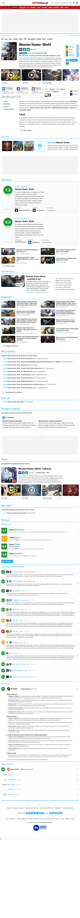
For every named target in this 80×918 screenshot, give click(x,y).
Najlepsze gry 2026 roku (31, 808)
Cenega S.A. (55, 91)
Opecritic (40, 769)
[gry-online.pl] (40, 2)
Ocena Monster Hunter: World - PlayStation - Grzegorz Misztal (40, 677)
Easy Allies (40, 795)
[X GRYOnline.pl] (32, 813)
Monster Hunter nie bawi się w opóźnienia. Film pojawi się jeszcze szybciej (20, 330)
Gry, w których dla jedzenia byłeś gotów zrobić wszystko (60, 251)
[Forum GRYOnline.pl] (43, 813)
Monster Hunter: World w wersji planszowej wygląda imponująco (60, 321)
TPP (23, 55)
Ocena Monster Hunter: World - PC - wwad (40, 656)
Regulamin (12, 819)
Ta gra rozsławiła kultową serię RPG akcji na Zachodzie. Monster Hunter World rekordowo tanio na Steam (20, 321)
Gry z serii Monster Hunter (40, 146)
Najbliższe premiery (68, 808)
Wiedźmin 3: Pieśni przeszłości (15, 808)
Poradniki (56, 7)
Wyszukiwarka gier (74, 35)
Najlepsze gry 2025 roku (46, 808)
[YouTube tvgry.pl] (50, 813)
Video (61, 7)
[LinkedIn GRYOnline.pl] (40, 813)
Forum (66, 7)
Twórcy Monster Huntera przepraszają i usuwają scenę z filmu (60, 330)
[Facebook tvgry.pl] (61, 813)
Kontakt (67, 819)
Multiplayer (45, 55)
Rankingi (32, 7)
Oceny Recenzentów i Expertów (40, 531)
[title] (40, 689)
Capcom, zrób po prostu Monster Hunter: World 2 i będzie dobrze (20, 313)
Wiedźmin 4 (58, 808)
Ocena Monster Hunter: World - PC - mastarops (40, 623)
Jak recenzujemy (8, 209)
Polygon (40, 775)
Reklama (52, 819)
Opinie (50, 7)
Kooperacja (33, 55)
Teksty (16, 39)
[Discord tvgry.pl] (58, 813)
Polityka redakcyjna (22, 819)
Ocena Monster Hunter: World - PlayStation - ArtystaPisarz (40, 612)
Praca (62, 819)
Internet (58, 55)
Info (2, 39)
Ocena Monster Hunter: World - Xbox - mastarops (40, 634)
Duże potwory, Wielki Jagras (62, 287)
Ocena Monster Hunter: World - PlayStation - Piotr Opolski (40, 602)
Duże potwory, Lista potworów (63, 285)
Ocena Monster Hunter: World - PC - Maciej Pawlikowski (40, 574)
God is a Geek (40, 785)
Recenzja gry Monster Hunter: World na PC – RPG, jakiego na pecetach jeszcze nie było (40, 196)
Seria (44, 39)
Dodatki (38, 39)
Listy (38, 7)
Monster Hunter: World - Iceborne (40, 475)
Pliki (25, 39)
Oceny (21, 39)
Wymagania (31, 39)
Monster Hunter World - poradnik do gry (40, 284)
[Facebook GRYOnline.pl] (26, 813)
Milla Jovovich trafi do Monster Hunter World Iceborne (60, 339)
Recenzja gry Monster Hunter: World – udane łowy (40, 228)
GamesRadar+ (40, 780)
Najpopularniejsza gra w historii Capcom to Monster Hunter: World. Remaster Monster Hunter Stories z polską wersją (60, 304)
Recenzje (44, 7)
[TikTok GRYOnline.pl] (35, 813)
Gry (28, 7)
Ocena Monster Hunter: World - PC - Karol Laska (40, 664)
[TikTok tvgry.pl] (53, 813)
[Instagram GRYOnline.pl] (29, 813)
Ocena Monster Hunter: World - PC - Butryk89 (40, 645)
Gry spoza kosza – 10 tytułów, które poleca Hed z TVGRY (60, 260)
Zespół (58, 819)
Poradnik (49, 39)
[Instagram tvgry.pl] (56, 813)
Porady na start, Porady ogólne (63, 283)
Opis (6, 39)
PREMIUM (15, 7)
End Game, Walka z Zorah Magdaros (65, 289)
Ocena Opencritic (40, 554)
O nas (7, 819)
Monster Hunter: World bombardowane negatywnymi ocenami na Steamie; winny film (20, 339)
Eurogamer (40, 790)
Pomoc (72, 819)
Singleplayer (52, 55)
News (10, 39)
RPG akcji (39, 55)
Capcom (52, 89)
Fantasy (27, 55)
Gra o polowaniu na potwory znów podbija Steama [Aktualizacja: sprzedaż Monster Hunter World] (60, 313)
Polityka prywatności (33, 819)
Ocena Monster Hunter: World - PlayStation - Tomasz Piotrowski (40, 583)
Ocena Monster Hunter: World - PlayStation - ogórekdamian (40, 593)
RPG (16, 35)
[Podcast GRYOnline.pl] (37, 813)
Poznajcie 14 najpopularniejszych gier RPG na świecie (20, 251)
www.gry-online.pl (5, 35)
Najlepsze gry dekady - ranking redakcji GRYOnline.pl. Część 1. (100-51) (20, 260)
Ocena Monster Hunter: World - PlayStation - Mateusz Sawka (40, 671)
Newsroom (22, 7)
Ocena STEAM (40, 547)
